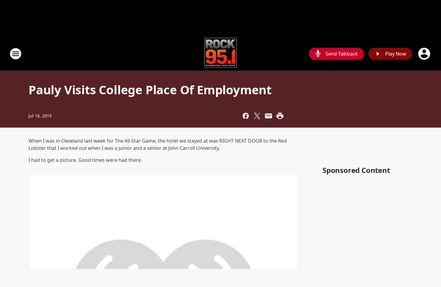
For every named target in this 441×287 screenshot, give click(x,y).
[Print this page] (280, 116)
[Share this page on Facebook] (246, 116)
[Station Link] (220, 53)
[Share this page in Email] (268, 116)
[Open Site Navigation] (16, 54)
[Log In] (424, 54)
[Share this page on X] (257, 116)
